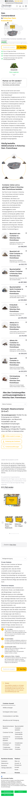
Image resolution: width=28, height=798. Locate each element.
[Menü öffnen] (26, 6)
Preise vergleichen (14, 72)
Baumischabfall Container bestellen (19, 728)
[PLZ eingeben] (17, 6)
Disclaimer (4, 765)
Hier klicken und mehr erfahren (11, 85)
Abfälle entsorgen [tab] (8, 707)
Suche (16, 769)
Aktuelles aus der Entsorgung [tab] (11, 720)
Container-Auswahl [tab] (8, 703)
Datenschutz (4, 763)
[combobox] (8, 47)
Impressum (4, 761)
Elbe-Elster (13, 544)
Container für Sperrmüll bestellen (6, 738)
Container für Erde (8, 732)
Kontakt (17, 767)
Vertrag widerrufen (6, 767)
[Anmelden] (20, 6)
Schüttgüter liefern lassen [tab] (10, 712)
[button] (9, 533)
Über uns (17, 761)
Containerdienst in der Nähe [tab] (10, 716)
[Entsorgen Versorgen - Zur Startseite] (6, 6)
